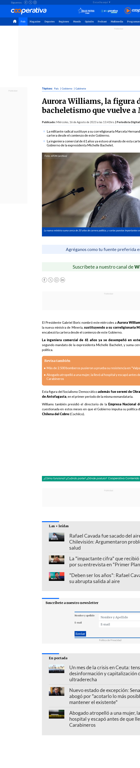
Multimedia (117, 21)
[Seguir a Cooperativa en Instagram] (35, 2)
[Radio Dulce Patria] (86, 11)
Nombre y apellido (85, 615)
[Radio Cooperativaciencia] (109, 11)
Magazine (35, 21)
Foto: (47, 155)
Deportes (49, 21)
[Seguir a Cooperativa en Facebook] (26, 2)
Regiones (64, 21)
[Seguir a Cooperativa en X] (30, 2)
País (23, 21)
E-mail (78, 622)
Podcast (102, 21)
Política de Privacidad (110, 640)
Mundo (77, 21)
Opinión (89, 21)
